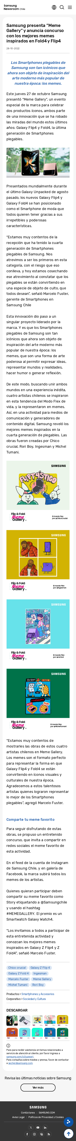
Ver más (38, 1087)
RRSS (49, 1134)
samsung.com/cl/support (20, 1056)
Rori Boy (38, 985)
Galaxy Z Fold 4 (18, 973)
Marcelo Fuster (18, 979)
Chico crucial (17, 967)
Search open (62, 7)
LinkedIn (45, 1127)
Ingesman (40, 973)
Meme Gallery (42, 979)
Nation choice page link (54, 7)
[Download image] (12, 1020)
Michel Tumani (17, 985)
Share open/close (68, 1122)
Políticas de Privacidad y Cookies (46, 1117)
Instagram (34, 1134)
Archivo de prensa (41, 1134)
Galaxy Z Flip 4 (40, 967)
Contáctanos (28, 1112)
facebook (27, 1134)
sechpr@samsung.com (20, 1063)
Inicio (68, 1133)
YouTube (38, 1127)
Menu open (70, 7)
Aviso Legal (18, 1117)
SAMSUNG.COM (47, 1112)
